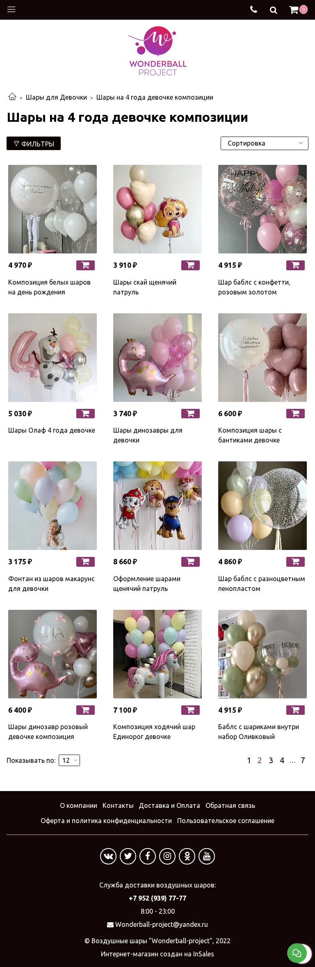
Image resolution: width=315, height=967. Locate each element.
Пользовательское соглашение (225, 820)
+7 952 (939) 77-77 (157, 898)
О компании (78, 805)
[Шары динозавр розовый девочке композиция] (52, 654)
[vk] (108, 856)
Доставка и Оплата (169, 805)
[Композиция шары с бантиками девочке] (262, 357)
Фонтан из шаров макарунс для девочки (51, 583)
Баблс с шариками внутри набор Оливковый (258, 731)
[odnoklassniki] (187, 856)
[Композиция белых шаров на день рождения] (52, 209)
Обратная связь (230, 805)
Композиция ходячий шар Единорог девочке (154, 731)
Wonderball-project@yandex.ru (161, 924)
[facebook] (147, 856)
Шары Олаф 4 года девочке (51, 430)
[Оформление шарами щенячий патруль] (157, 505)
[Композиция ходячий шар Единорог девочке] (157, 654)
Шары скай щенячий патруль (144, 287)
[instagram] (167, 856)
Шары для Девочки (56, 97)
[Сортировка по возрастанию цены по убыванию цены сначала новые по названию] (264, 143)
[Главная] (12, 97)
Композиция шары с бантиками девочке (250, 435)
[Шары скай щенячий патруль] (157, 209)
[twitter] (128, 856)
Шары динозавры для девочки (148, 435)
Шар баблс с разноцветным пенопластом (261, 583)
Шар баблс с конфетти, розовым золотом (254, 287)
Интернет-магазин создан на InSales (157, 954)
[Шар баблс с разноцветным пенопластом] (262, 505)
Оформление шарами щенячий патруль (146, 583)
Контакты (118, 805)
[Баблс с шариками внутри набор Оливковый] (262, 654)
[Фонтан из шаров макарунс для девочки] (52, 505)
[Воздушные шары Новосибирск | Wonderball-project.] (157, 50)
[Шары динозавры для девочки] (157, 357)
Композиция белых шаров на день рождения (49, 287)
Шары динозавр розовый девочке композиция (48, 731)
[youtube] (207, 856)
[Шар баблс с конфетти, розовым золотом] (262, 209)
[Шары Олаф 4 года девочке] (52, 357)
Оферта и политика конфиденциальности (106, 820)
